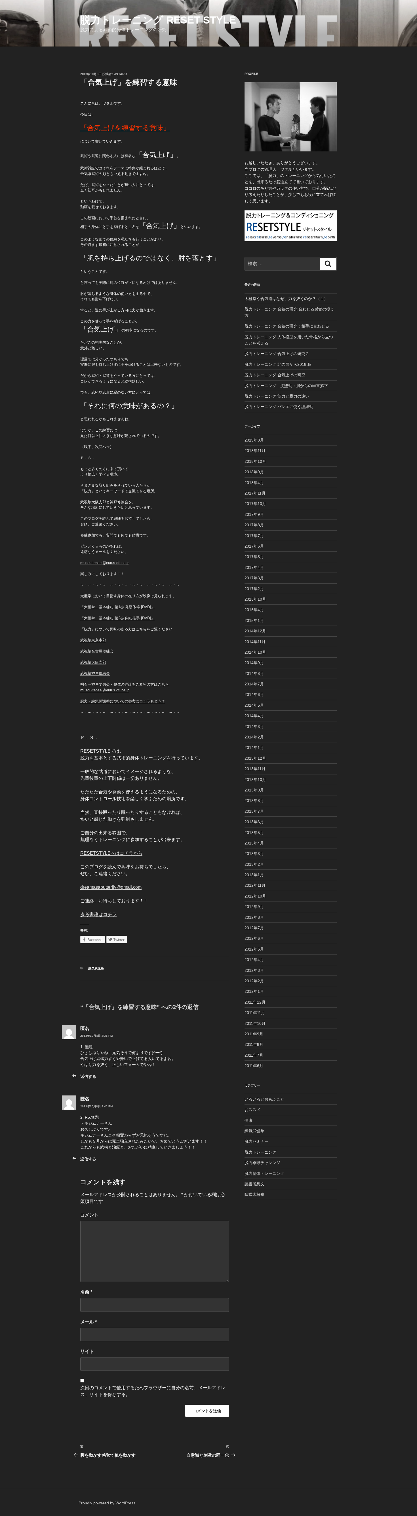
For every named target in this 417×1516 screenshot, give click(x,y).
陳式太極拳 (254, 1194)
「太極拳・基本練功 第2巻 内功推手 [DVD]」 (117, 618)
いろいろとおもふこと (264, 1099)
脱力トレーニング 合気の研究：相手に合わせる (287, 326)
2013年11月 (255, 769)
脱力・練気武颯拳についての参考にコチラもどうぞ (122, 701)
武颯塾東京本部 (93, 640)
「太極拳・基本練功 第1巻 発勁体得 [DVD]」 (117, 607)
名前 (86, 1292)
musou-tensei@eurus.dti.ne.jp (104, 563)
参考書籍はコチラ (98, 914)
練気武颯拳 (96, 968)
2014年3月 (254, 726)
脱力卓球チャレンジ (262, 1162)
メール (88, 1321)
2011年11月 (255, 1012)
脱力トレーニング (260, 1152)
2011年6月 (254, 1065)
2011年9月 (254, 1034)
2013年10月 (255, 779)
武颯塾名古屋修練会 (96, 651)
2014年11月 (255, 641)
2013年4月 (254, 843)
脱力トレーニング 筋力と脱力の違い (277, 396)
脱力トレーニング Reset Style (158, 20)
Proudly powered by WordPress (107, 1503)
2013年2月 (254, 864)
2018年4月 (254, 482)
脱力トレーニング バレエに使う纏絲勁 (279, 406)
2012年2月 (254, 981)
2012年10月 (255, 896)
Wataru (120, 74)
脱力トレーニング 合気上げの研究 (275, 375)
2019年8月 (254, 440)
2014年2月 (254, 737)
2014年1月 (254, 747)
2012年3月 (254, 970)
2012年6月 (254, 938)
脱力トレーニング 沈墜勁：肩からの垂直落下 (286, 385)
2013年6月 (254, 822)
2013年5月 (254, 832)
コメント (89, 1215)
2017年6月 (254, 546)
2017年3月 (254, 578)
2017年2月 (254, 588)
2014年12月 (255, 631)
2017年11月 (255, 493)
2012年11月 (255, 885)
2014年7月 (254, 684)
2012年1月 (254, 991)
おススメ (252, 1109)
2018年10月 (255, 461)
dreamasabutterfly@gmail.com (111, 887)
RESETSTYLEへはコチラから (111, 853)
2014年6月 (254, 694)
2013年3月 (254, 853)
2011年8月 (254, 1044)
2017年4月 (254, 567)
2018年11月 (255, 450)
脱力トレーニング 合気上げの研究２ (277, 353)
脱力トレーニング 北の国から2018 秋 (278, 364)
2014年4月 (254, 715)
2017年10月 (255, 503)
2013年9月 (254, 790)
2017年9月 (254, 514)
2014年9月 (254, 662)
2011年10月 (255, 1023)
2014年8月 (254, 673)
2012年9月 (254, 906)
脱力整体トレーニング (264, 1173)
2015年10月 (255, 599)
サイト (87, 1351)
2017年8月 (254, 525)
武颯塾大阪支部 (93, 662)
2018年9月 (254, 472)
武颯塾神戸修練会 (95, 673)
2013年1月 (254, 875)
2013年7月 (254, 811)
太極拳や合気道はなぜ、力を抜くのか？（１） (286, 298)
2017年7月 (254, 535)
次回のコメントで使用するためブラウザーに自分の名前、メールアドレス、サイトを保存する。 (153, 1391)
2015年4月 (254, 609)
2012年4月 (254, 959)
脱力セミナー (256, 1141)
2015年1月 (254, 620)
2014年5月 (254, 705)
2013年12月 (255, 758)
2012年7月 (254, 928)
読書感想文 (254, 1184)
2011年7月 (254, 1055)
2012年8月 (254, 917)
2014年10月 (255, 652)
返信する (88, 1076)
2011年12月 (255, 1002)
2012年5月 (254, 949)
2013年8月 (254, 800)
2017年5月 (254, 556)
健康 (248, 1120)
